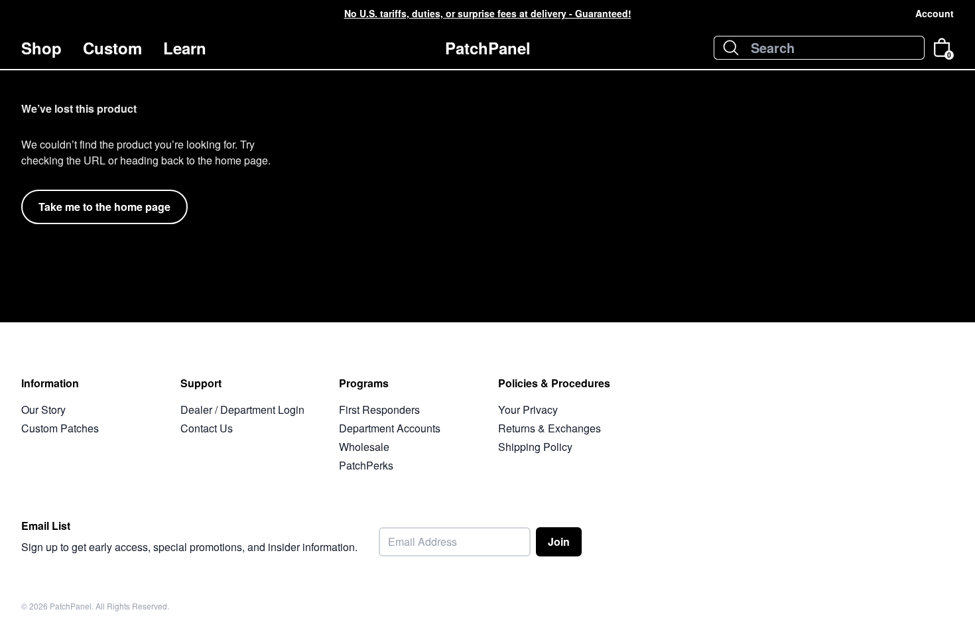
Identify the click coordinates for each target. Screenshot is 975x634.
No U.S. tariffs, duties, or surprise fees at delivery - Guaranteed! (487, 13)
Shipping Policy (535, 446)
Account (934, 13)
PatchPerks (366, 465)
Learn (184, 47)
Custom (112, 47)
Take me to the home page (104, 206)
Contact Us (206, 428)
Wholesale (364, 446)
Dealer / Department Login (242, 409)
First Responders (379, 409)
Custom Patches (60, 428)
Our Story (43, 409)
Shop (41, 47)
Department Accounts (389, 428)
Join (559, 541)
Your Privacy (528, 409)
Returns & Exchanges (549, 428)
